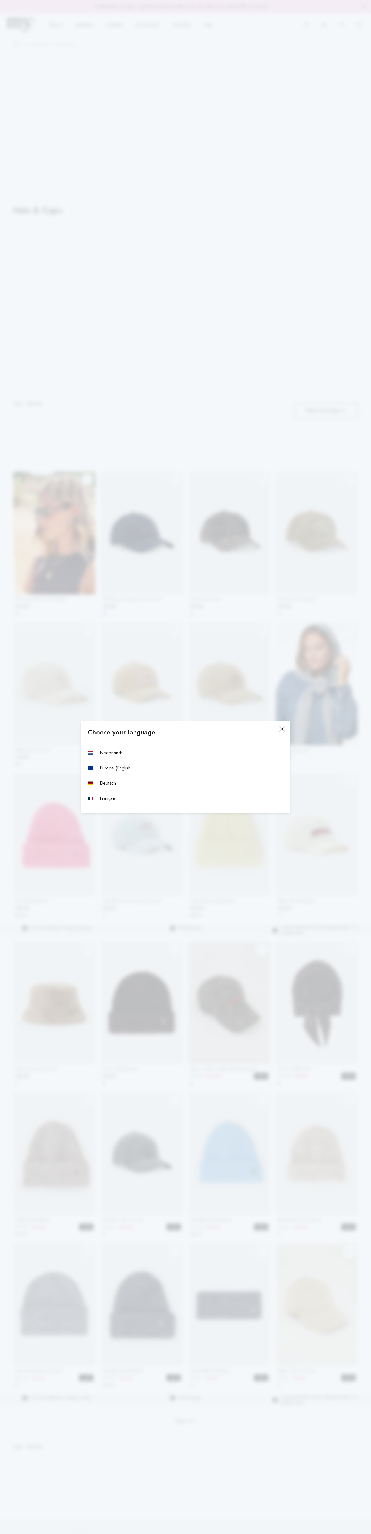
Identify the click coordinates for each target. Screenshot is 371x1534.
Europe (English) (116, 768)
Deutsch (108, 783)
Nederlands (111, 753)
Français (108, 798)
